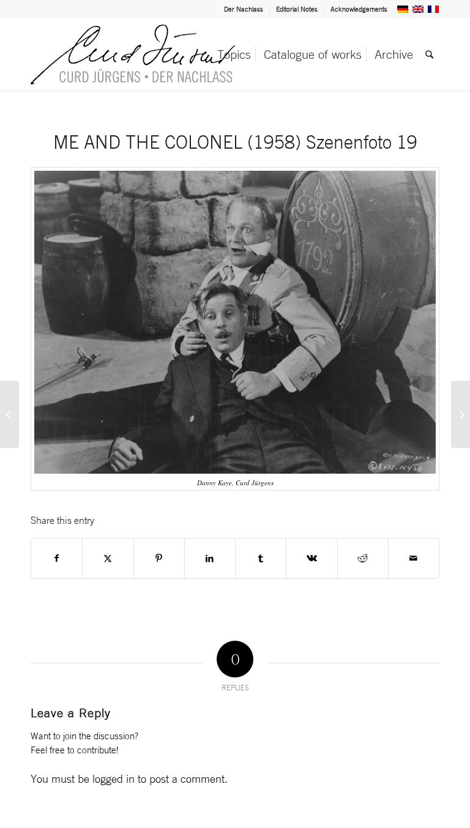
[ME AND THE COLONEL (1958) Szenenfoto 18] (9, 414)
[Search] (429, 54)
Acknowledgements (358, 9)
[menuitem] (244, 9)
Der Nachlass (243, 9)
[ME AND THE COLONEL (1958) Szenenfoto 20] (460, 414)
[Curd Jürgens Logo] (133, 54)
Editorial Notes (297, 9)
